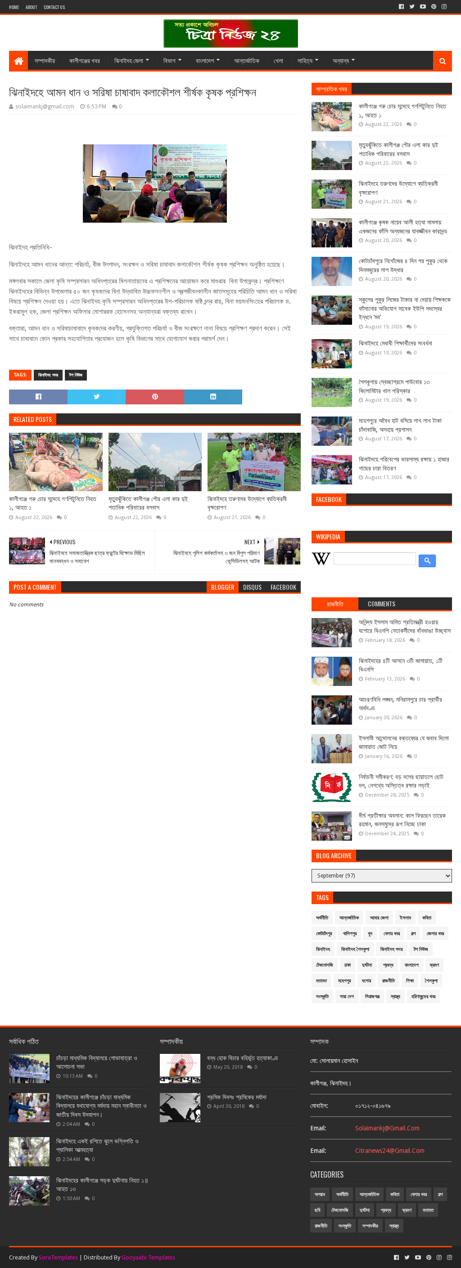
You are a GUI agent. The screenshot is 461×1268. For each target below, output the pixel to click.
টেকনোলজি (324, 965)
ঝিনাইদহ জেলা (128, 60)
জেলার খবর (435, 933)
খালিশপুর (350, 933)
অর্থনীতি (322, 918)
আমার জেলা (379, 918)
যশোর (366, 981)
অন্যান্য (341, 60)
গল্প (413, 933)
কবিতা (426, 918)
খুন (370, 933)
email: (318, 1128)
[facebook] (401, 6)
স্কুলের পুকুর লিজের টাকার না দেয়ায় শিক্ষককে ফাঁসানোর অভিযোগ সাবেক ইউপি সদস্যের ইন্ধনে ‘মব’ (405, 308)
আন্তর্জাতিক (246, 60)
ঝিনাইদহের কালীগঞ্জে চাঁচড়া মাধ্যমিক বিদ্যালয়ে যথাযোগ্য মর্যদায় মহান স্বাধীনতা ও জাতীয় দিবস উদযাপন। (101, 1105)
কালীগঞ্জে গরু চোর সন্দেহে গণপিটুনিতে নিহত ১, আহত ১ (52, 503)
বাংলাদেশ (205, 60)
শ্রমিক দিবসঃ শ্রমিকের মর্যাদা (237, 1097)
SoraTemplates (58, 1257)
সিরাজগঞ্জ (372, 996)
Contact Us (54, 7)
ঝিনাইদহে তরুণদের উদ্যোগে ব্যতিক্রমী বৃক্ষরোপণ (247, 503)
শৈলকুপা (431, 981)
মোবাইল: (319, 1105)
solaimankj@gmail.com (387, 1128)
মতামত (321, 981)
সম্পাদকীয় (45, 60)
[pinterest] (433, 6)
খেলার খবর (392, 933)
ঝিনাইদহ (323, 949)
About (31, 7)
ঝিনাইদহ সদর (48, 374)
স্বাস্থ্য (395, 996)
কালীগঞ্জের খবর (84, 60)
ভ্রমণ (434, 965)
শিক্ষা (410, 981)
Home (14, 7)
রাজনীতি (388, 981)
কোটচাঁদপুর (324, 933)
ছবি (317, 1210)
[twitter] (411, 6)
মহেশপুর (344, 981)
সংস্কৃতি (322, 996)
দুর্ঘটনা (367, 965)
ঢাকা (347, 965)
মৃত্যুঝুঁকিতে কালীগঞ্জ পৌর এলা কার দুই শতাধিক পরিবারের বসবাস (148, 503)
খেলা (278, 60)
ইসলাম (405, 918)
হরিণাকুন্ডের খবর (423, 996)
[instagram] (444, 6)
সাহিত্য (305, 60)
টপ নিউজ (75, 374)
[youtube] (423, 6)
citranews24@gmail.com (390, 1150)
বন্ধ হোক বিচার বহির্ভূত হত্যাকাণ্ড (242, 1058)
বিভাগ (169, 60)
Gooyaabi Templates (148, 1257)
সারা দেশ (347, 996)
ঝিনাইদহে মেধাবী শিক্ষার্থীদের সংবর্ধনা (395, 343)
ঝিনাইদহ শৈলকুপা (355, 949)
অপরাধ (320, 1194)
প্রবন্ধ (388, 965)
